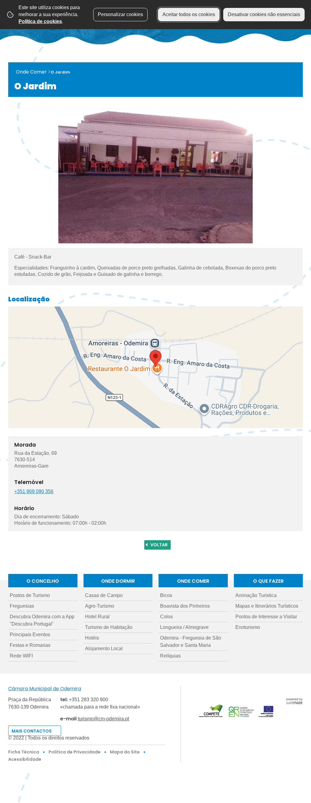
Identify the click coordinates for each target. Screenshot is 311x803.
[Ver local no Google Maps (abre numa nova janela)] (155, 367)
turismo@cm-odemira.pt (103, 718)
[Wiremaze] (294, 700)
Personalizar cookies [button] (120, 14)
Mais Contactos (32, 731)
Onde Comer (31, 71)
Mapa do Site (125, 752)
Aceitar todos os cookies (188, 14)
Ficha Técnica (23, 752)
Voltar (159, 545)
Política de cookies (40, 21)
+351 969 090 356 (33, 491)
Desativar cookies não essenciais (264, 14)
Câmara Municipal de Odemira (44, 688)
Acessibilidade (24, 759)
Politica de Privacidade (75, 752)
